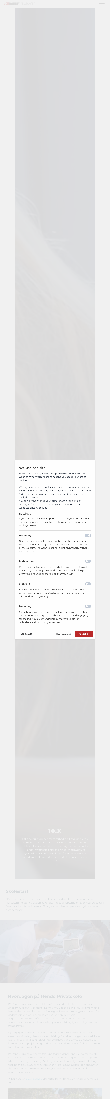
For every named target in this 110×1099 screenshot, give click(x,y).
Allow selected (63, 634)
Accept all (84, 634)
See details (26, 634)
